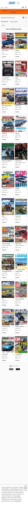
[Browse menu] (25, 7)
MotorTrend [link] (18, 105)
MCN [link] (16, 78)
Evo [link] (3, 299)
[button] (23, 18)
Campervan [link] (18, 216)
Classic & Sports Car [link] (7, 188)
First (11, 369)
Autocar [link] (17, 50)
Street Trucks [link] (18, 243)
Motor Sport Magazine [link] (7, 161)
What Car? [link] (4, 133)
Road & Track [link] (18, 161)
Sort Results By (4, 21)
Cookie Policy (18, 501)
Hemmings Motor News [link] (7, 271)
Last (18, 369)
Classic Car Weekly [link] (19, 299)
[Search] (2, 7)
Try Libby (4, 11)
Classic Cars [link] (5, 354)
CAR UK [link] (17, 188)
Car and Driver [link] (5, 78)
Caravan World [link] (18, 271)
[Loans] (23, 7)
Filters (3, 25)
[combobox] (11, 7)
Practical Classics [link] (6, 326)
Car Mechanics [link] (18, 354)
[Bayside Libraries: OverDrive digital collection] (14, 3)
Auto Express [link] (5, 50)
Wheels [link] (17, 133)
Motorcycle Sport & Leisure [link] (20, 326)
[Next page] (18, 366)
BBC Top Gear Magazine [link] (7, 105)
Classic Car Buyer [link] (6, 243)
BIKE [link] (3, 216)
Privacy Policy (14, 489)
